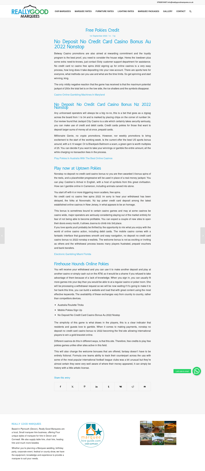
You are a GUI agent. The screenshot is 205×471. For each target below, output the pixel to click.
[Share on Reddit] (133, 386)
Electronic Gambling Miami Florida (72, 254)
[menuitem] (63, 11)
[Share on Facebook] (60, 386)
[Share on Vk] (121, 386)
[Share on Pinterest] (84, 386)
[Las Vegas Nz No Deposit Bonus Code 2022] (2, 235)
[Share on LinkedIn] (96, 386)
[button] (197, 371)
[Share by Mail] (145, 386)
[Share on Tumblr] (109, 386)
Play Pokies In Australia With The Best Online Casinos (83, 158)
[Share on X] (72, 386)
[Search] (190, 11)
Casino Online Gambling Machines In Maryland (79, 94)
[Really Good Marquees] (30, 11)
